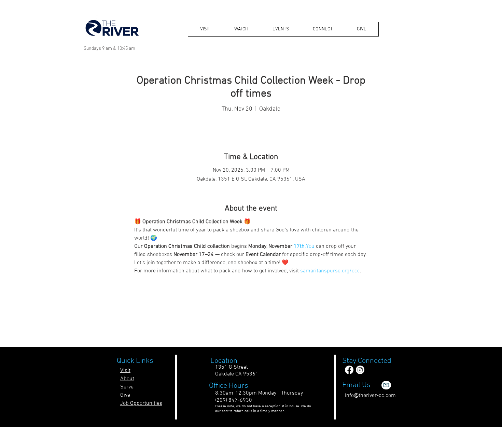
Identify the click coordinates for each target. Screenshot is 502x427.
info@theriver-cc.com (370, 395)
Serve (127, 387)
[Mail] (386, 385)
